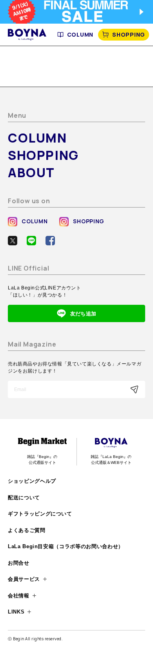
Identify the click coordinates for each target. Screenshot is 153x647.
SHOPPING (128, 34)
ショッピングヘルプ (32, 481)
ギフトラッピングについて (40, 514)
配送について (24, 498)
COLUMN (80, 34)
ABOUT (31, 172)
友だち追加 (83, 314)
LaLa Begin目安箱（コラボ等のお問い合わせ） (66, 546)
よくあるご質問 (27, 530)
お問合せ (18, 563)
